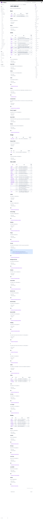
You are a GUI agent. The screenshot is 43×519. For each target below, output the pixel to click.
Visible (36, 27)
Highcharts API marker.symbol (15, 443)
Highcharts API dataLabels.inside (15, 373)
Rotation (36, 32)
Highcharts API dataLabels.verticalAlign (16, 220)
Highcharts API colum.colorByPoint (15, 108)
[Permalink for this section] (13, 11)
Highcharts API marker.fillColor (15, 454)
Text (2, 15)
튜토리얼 (2, 48)
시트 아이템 (2, 62)
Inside (11, 191)
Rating (2, 24)
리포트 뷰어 (2, 10)
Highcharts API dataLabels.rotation (15, 230)
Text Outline (36, 42)
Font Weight (12, 381)
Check (2, 19)
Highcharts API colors (13, 96)
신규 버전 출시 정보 (3, 66)
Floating (3, 33)
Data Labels (36, 26)
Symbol (12, 420)
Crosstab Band (3, 44)
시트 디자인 (2, 61)
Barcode (2, 25)
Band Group (3, 45)
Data (35, 24)
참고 (36, 13)
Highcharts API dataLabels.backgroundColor (16, 267)
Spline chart (13, 491)
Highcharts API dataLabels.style (15, 402)
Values (11, 41)
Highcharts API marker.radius (14, 485)
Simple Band (3, 39)
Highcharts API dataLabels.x (14, 341)
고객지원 (30, 2)
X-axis (31, 491)
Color (36, 12)
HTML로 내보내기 (2, 55)
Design (36, 22)
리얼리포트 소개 (2, 4)
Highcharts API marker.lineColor (15, 464)
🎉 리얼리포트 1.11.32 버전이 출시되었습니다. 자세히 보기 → (21, 0)
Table (2, 30)
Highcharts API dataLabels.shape (15, 241)
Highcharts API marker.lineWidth (15, 475)
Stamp (2, 35)
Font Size (12, 380)
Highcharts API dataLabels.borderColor (16, 299)
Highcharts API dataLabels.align (15, 209)
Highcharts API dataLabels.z (14, 362)
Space (2, 29)
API (1, 49)
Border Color (36, 44)
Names (36, 20)
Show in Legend (12, 50)
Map (2, 38)
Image (2, 20)
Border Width (36, 48)
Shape (36, 34)
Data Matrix (3, 28)
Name (11, 16)
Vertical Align (36, 30)
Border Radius (37, 46)
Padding (36, 50)
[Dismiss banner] (42, 0)
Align (36, 28)
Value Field (11, 39)
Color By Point (37, 16)
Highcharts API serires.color (14, 86)
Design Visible (37, 23)
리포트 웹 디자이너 (3, 9)
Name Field (36, 19)
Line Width (12, 424)
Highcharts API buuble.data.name (15, 132)
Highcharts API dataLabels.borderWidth (16, 320)
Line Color (12, 423)
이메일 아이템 (2, 54)
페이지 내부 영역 (3, 14)
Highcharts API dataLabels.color (15, 392)
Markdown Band (3, 43)
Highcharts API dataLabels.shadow (15, 278)
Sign (2, 34)
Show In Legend (37, 18)
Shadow (36, 40)
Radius (11, 426)
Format (36, 36)
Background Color (37, 38)
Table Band (3, 40)
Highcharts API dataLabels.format (15, 257)
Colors (36, 14)
